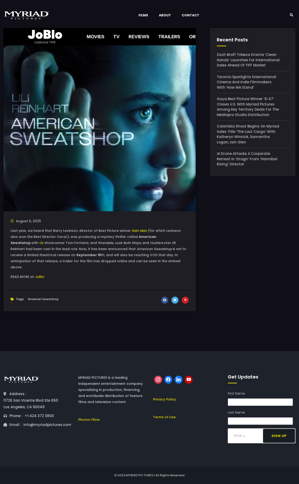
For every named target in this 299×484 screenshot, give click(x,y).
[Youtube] (189, 380)
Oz (41, 242)
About (165, 15)
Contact (190, 15)
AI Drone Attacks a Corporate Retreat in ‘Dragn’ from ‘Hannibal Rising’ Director (247, 159)
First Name (236, 393)
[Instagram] (158, 380)
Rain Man (139, 230)
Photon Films (89, 419)
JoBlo (39, 276)
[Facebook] (168, 380)
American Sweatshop (43, 299)
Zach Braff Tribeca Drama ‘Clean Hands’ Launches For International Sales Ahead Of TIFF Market (248, 60)
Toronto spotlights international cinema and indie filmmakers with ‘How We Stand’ (246, 82)
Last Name (236, 412)
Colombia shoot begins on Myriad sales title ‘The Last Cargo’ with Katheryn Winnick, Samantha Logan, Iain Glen (248, 134)
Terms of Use (164, 417)
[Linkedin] (178, 380)
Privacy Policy (164, 399)
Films (143, 15)
